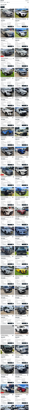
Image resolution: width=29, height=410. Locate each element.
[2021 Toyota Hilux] (7, 310)
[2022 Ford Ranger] (7, 92)
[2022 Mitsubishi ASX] (21, 231)
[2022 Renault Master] (21, 111)
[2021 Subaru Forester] (7, 389)
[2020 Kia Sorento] (7, 151)
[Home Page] (2, 0)
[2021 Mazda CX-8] (21, 171)
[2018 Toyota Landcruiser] (7, 72)
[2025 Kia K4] (7, 131)
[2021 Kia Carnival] (21, 32)
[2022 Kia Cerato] (21, 92)
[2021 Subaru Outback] (7, 231)
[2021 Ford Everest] (21, 290)
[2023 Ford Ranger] (7, 111)
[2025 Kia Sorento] (21, 72)
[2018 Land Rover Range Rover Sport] (21, 13)
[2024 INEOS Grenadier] (7, 250)
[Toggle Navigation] (27, 2)
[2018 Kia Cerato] (21, 52)
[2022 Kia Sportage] (7, 369)
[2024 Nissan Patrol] (21, 349)
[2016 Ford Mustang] (21, 270)
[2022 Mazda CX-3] (21, 389)
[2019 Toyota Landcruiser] (21, 191)
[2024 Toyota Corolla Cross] (7, 211)
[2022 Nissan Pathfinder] (7, 13)
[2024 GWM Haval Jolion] (21, 211)
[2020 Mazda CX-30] (7, 32)
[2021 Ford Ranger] (7, 52)
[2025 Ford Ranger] (7, 191)
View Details (4, 26)
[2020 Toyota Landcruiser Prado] (7, 270)
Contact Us (10, 26)
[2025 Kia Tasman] (21, 131)
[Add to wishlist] (12, 19)
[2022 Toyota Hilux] (21, 151)
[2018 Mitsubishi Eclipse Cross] (7, 171)
